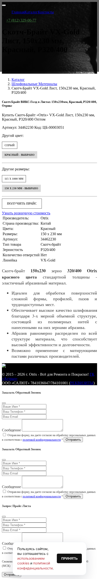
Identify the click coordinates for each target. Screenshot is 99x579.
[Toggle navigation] (4, 5)
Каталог (18, 80)
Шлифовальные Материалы (34, 84)
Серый (10, 145)
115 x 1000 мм (14, 178)
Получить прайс (22, 203)
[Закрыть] (4, 403)
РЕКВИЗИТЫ (81, 383)
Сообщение (11, 430)
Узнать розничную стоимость (26, 213)
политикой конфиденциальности (42, 439)
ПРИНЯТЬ (69, 558)
